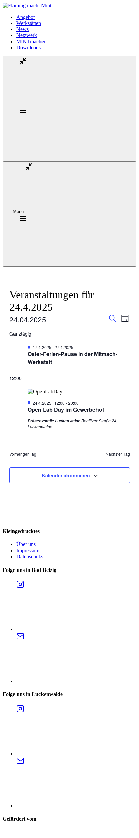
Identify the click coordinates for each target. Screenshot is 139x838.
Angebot (25, 17)
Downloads (28, 47)
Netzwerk (26, 35)
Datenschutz (29, 556)
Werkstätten (28, 23)
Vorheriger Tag (22, 454)
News (22, 29)
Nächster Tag (118, 454)
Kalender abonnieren (66, 475)
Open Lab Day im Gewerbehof (66, 409)
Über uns (26, 544)
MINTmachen (31, 41)
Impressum (27, 550)
